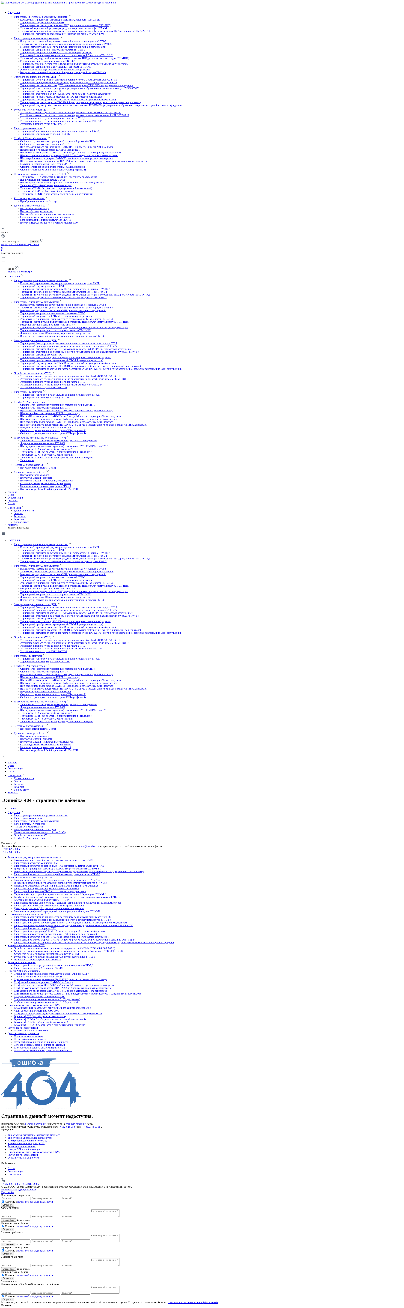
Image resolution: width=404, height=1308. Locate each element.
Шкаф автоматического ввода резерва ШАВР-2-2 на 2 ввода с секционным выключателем (69, 155)
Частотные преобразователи (29, 198)
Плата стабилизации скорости (36, 211)
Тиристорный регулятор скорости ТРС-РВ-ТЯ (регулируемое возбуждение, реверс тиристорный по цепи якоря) (80, 102)
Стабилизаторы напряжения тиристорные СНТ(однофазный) (53, 166)
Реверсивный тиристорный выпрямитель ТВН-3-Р (47, 61)
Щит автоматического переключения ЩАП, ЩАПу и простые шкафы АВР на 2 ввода (66, 147)
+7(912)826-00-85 (10, 244)
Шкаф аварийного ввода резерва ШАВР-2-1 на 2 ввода (50, 149)
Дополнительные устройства (30, 205)
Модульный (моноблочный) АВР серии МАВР (45, 164)
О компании (14, 507)
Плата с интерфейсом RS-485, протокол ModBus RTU (49, 222)
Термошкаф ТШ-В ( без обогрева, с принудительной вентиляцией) (56, 188)
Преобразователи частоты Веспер (38, 201)
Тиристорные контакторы (28, 128)
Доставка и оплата (24, 510)
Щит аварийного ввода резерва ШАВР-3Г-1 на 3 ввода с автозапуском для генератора (66, 158)
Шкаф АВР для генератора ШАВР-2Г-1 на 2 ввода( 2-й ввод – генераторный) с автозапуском (70, 152)
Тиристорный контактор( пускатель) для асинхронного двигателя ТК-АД (60, 131)
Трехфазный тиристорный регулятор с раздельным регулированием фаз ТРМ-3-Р (63, 28)
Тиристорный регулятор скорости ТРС (41, 91)
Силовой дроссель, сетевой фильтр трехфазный (45, 217)
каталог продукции (35, 1124)
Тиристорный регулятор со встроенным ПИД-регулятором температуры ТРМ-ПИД (65, 25)
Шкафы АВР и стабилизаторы (30, 138)
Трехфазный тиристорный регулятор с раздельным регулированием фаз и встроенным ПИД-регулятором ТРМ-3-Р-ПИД (85, 31)
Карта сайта (7, 1192)
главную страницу (76, 1124)
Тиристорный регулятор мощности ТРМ (42, 22)
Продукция (14, 12)
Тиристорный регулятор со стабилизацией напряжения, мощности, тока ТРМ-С (63, 34)
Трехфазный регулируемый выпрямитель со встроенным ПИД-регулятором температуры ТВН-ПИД (74, 58)
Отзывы (18, 513)
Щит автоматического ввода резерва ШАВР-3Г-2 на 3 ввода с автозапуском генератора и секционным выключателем (83, 161)
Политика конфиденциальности (18, 1189)
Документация (15, 497)
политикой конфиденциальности (35, 1201)
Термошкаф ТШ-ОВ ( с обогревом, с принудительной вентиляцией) (56, 194)
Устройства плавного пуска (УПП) (33, 109)
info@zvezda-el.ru (89, 846)
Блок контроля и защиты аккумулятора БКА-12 (45, 219)
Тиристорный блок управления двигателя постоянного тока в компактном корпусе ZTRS (68, 79)
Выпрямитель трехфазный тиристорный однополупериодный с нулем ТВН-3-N (63, 72)
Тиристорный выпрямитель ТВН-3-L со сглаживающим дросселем (56, 52)
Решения (12, 492)
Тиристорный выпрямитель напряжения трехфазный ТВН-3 (52, 49)
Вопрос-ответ (21, 522)
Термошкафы (27, 460)
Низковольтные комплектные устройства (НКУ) (40, 174)
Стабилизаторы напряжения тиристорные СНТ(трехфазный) (53, 169)
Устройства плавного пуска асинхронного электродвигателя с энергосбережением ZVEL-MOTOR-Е (74, 115)
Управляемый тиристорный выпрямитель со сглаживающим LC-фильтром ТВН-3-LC (66, 55)
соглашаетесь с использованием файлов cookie (193, 1302)
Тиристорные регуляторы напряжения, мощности (41, 16)
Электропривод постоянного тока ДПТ (35, 76)
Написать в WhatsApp (20, 271)
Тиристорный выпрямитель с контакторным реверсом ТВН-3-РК (55, 66)
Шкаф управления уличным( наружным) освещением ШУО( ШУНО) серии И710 (64, 182)
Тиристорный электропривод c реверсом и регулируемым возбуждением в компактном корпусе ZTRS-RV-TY (79, 88)
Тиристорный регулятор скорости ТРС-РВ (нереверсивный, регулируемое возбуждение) (68, 99)
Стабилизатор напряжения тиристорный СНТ (45, 144)
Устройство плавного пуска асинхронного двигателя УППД (52, 118)
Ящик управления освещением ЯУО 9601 (42, 179)
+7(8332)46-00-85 (29, 244)
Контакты (13, 524)
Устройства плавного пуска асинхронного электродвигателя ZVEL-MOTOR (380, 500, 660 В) (70, 112)
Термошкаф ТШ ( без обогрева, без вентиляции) (46, 185)
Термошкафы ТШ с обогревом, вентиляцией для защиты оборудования (58, 177)
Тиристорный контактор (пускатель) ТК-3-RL (45, 134)
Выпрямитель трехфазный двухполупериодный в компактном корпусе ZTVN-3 (63, 41)
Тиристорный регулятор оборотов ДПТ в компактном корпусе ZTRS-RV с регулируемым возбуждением (76, 85)
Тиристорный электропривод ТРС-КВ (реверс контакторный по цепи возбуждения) (65, 94)
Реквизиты (20, 516)
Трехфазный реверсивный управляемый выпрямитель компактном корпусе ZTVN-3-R (66, 44)
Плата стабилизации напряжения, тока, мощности (47, 214)
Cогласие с (29, 1201)
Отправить (8, 1205)
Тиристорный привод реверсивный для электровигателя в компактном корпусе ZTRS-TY (68, 82)
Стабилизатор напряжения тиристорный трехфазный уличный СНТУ (57, 141)
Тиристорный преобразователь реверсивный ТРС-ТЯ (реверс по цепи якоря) (61, 96)
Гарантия (19, 519)
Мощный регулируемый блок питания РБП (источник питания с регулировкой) (63, 46)
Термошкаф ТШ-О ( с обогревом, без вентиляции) (47, 191)
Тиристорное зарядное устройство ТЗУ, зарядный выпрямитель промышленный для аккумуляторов (74, 64)
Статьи (11, 503)
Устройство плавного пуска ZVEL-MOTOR (43, 123)
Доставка (13, 500)
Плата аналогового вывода (34, 208)
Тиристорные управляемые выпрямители (36, 38)
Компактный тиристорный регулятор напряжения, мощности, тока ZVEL (60, 19)
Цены (11, 494)
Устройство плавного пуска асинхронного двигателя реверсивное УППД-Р (61, 121)
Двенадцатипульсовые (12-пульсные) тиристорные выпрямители (55, 69)
